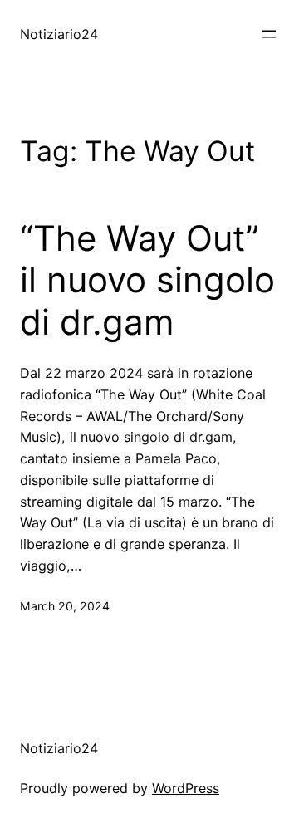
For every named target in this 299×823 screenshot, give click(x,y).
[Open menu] (269, 34)
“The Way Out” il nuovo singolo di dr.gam (147, 280)
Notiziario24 (59, 34)
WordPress (185, 788)
